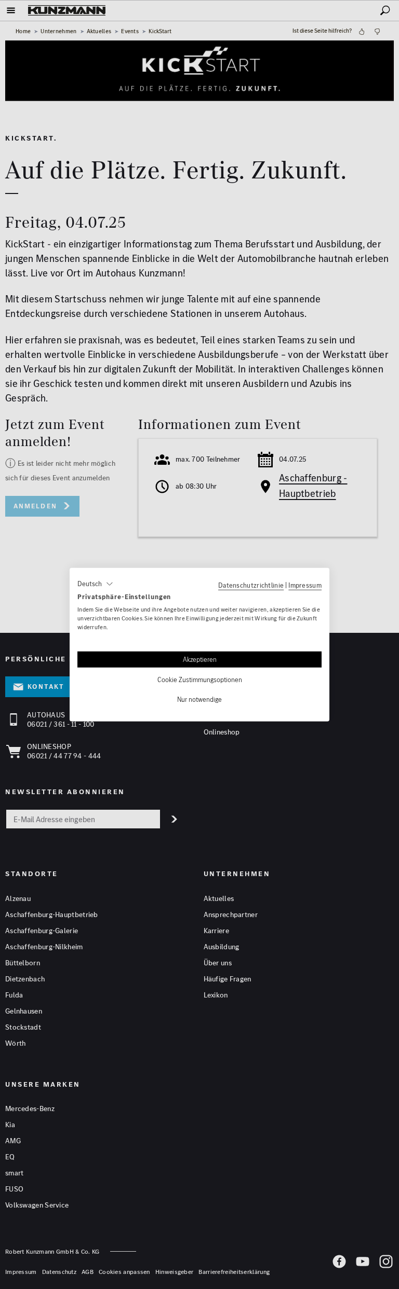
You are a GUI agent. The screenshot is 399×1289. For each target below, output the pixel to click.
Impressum (305, 584)
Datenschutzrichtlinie (251, 584)
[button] (95, 583)
